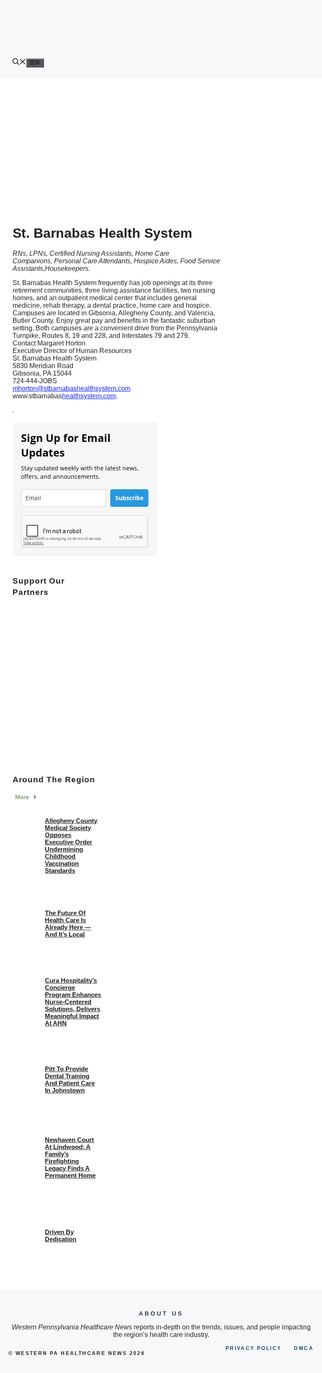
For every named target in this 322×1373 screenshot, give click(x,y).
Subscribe (129, 498)
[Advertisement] (161, 141)
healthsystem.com (89, 396)
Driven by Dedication (60, 1235)
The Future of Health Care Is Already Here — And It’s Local (68, 923)
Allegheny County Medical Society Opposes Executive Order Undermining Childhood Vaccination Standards (71, 845)
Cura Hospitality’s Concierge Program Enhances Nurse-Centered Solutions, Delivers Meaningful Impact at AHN (73, 1002)
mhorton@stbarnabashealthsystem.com (71, 388)
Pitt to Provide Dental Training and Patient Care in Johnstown (70, 1079)
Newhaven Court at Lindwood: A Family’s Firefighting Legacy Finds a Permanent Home (70, 1157)
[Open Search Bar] (19, 62)
